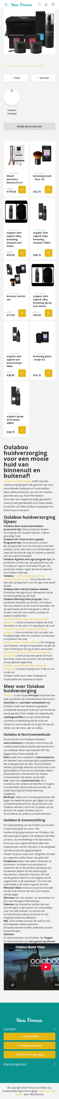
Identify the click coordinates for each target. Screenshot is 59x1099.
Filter (17, 78)
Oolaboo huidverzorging (18, 481)
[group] (12, 102)
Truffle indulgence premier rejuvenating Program (24, 577)
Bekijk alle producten (29, 126)
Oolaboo (8, 695)
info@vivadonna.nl (31, 1045)
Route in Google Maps (31, 1054)
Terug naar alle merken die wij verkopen (25, 66)
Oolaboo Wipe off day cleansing (21, 642)
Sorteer (44, 78)
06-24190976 (31, 1036)
